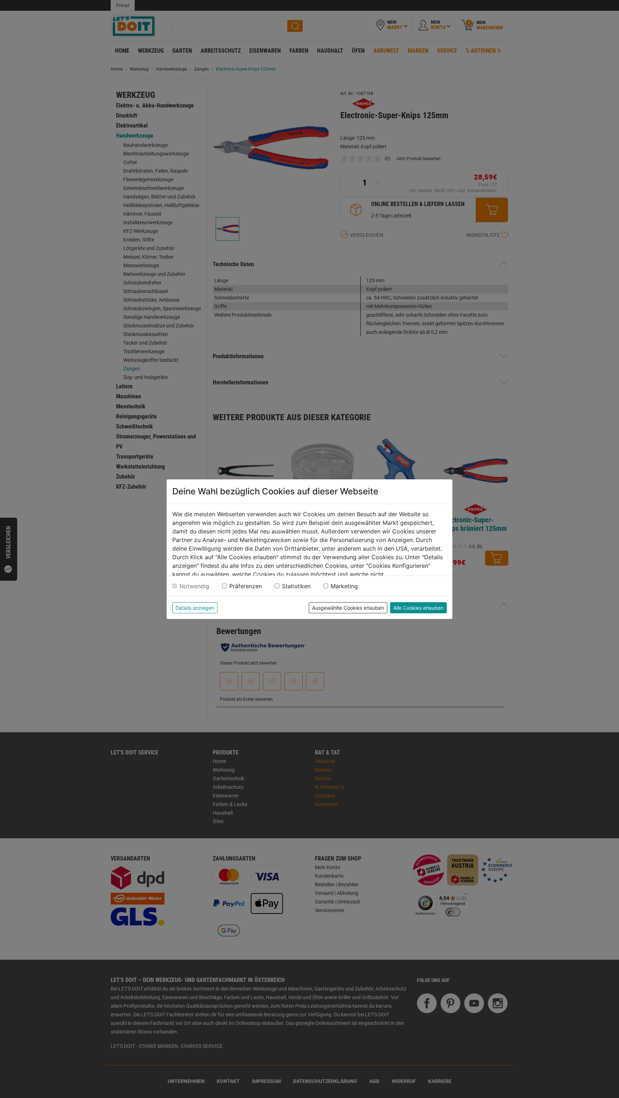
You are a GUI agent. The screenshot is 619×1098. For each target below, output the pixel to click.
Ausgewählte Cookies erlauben (348, 608)
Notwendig (194, 586)
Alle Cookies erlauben (418, 608)
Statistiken (296, 586)
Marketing (344, 586)
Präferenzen (245, 586)
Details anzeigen (195, 608)
